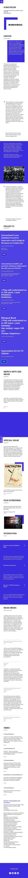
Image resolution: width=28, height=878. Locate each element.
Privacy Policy (14, 870)
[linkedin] (15, 873)
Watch (5, 513)
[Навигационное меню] (2, 1)
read (4, 643)
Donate (1, 438)
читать (5, 494)
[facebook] (10, 873)
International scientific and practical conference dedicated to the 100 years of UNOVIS (14, 266)
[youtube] (18, 873)
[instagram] (13, 873)
